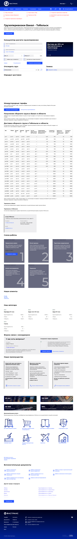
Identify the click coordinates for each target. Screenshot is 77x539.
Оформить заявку (11, 254)
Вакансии (6, 522)
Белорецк (6, 497)
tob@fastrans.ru (9, 228)
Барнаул (6, 495)
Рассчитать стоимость (58, 351)
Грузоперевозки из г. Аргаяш (45, 488)
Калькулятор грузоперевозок (28, 109)
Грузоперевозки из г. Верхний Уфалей (47, 495)
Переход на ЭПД (32, 15)
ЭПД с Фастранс (9, 12)
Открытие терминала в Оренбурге (13, 18)
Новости (15, 519)
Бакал (5, 493)
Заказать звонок (46, 351)
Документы (18, 9)
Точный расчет (17, 63)
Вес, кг (6, 55)
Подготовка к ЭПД (32, 12)
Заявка (5, 63)
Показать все (9, 33)
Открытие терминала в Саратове (59, 12)
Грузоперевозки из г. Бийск (44, 493)
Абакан (5, 488)
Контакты (25, 9)
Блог (5, 529)
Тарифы (6, 9)
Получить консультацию (35, 63)
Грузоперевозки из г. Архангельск (46, 489)
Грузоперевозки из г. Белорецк (45, 491)
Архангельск (7, 491)
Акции (39, 9)
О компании (33, 9)
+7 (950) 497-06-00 (9, 222)
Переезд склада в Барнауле (12, 15)
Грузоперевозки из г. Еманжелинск (46, 497)
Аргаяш (6, 489)
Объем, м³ (27, 55)
